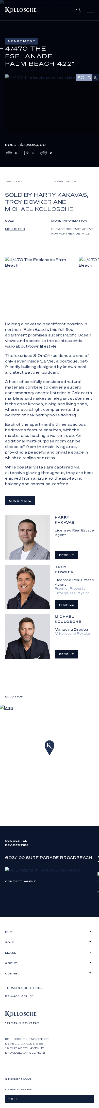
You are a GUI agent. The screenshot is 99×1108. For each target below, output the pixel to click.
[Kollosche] (21, 10)
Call (13, 1099)
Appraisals (65, 181)
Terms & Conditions (24, 987)
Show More (20, 500)
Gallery (14, 181)
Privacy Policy (20, 996)
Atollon (26, 1089)
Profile (66, 555)
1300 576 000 (22, 1023)
